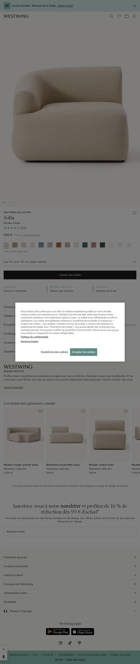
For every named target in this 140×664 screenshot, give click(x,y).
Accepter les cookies (83, 352)
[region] (70, 332)
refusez (115, 330)
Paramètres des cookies (54, 351)
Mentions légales (29, 341)
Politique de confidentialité (34, 337)
